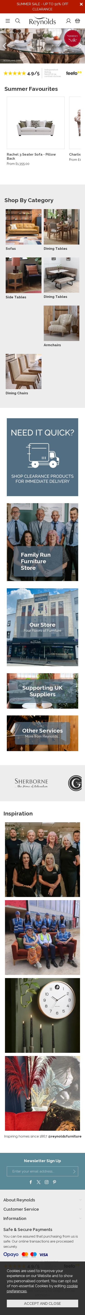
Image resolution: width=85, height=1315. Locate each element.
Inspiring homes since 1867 (43, 1136)
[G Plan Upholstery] (71, 783)
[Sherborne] (27, 783)
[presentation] (4, 45)
